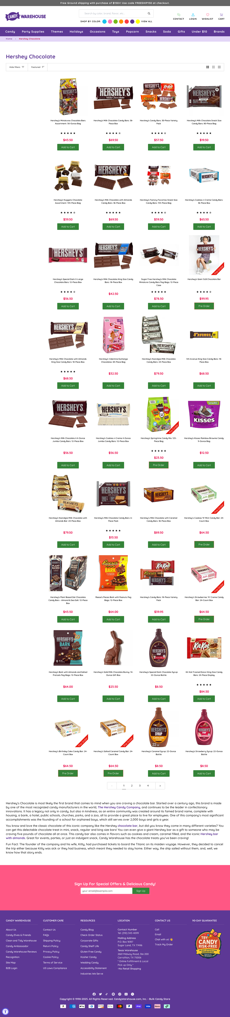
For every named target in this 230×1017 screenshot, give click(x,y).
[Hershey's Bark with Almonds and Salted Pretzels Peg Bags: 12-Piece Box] (68, 648)
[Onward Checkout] (208, 944)
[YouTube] (126, 994)
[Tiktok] (106, 994)
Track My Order (164, 944)
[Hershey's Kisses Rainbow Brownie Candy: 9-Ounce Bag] (204, 414)
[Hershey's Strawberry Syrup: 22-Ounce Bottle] (204, 727)
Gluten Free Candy (90, 951)
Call (157, 929)
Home (9, 38)
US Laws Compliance (55, 968)
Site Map (11, 962)
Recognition (12, 957)
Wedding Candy (89, 962)
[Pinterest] (113, 994)
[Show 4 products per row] (220, 67)
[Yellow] (138, 21)
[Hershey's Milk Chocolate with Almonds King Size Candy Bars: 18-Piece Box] (68, 335)
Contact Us (49, 929)
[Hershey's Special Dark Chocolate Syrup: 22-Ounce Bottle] (159, 648)
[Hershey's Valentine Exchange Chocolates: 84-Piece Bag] (113, 335)
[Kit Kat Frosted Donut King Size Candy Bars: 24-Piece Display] (204, 648)
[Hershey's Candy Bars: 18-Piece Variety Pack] (159, 573)
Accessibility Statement (93, 968)
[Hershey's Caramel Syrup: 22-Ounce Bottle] (159, 727)
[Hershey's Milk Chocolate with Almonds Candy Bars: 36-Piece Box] (113, 176)
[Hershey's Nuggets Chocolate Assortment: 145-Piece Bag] (68, 176)
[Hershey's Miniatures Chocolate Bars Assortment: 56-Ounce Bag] (68, 97)
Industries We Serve (91, 973)
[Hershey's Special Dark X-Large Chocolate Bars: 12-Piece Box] (68, 255)
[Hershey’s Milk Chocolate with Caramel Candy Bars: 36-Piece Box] (159, 494)
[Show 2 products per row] (208, 67)
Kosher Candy (88, 957)
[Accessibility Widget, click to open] (5, 1011)
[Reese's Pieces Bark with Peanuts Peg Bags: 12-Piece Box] (113, 573)
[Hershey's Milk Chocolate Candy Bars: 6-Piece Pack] (113, 494)
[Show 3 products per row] (214, 67)
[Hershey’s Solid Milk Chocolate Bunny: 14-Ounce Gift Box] (113, 648)
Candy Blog (87, 929)
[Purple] (132, 21)
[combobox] (116, 13)
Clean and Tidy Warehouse (21, 940)
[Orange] (121, 21)
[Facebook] (94, 994)
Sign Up (140, 890)
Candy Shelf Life (89, 946)
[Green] (115, 21)
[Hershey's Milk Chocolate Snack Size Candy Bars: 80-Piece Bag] (204, 97)
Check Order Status (91, 935)
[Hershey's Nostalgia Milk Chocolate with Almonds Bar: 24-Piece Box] (68, 494)
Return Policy (50, 946)
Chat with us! (162, 939)
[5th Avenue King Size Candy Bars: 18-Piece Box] (204, 335)
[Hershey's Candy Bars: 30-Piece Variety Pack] (159, 97)
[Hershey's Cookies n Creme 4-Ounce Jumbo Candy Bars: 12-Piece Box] (113, 414)
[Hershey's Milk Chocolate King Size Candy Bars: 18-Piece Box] (113, 255)
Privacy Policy (51, 951)
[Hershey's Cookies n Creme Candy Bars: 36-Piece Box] (204, 176)
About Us (11, 929)
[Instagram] (119, 994)
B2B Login (11, 968)
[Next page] (160, 785)
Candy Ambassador (17, 946)
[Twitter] (100, 994)
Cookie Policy (50, 957)
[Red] (127, 21)
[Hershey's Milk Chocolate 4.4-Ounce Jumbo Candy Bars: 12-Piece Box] (68, 414)
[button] (10, 31)
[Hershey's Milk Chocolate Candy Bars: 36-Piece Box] (113, 97)
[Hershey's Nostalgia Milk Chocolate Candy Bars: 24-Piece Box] (159, 335)
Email (158, 934)
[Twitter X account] (132, 994)
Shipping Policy (51, 940)
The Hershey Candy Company (119, 807)
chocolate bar (128, 825)
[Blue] (104, 21)
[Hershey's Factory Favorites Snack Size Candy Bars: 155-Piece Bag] (159, 176)
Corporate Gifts (89, 940)
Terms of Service (52, 962)
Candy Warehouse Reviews (21, 951)
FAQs (46, 935)
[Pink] (110, 21)
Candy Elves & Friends (18, 935)
